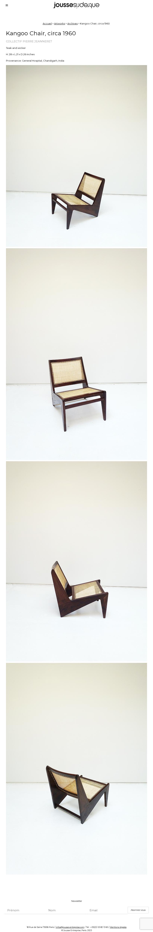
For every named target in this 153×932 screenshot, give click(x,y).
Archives (72, 23)
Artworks (59, 23)
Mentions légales (118, 927)
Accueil (47, 23)
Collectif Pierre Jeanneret (29, 41)
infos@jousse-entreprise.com (70, 927)
